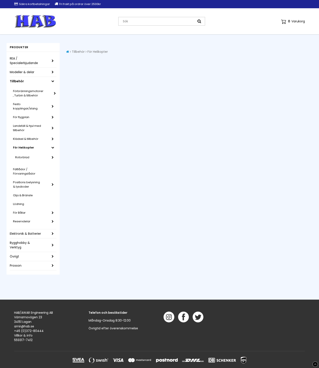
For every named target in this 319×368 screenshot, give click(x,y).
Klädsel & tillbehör (25, 139)
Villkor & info (23, 335)
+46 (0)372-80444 (29, 331)
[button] (293, 21)
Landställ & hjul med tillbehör (27, 128)
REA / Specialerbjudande (24, 60)
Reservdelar (21, 221)
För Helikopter (23, 147)
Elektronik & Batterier (25, 233)
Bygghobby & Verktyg (20, 245)
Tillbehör (17, 81)
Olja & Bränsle (23, 195)
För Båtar (19, 213)
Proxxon (15, 265)
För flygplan (21, 117)
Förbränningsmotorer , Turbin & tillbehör (28, 93)
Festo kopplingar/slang (25, 106)
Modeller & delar (22, 72)
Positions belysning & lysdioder (26, 184)
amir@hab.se (24, 326)
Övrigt (14, 256)
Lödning (18, 204)
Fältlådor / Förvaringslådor (24, 171)
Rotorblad (22, 157)
